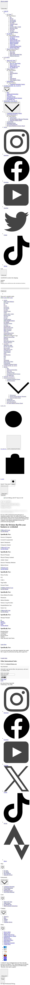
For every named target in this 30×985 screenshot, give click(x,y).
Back (11, 74)
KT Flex (12, 31)
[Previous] (1, 977)
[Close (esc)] (2, 977)
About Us (6, 916)
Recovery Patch (14, 28)
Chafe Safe (12, 44)
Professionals (10, 81)
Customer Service (11, 96)
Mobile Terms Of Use (9, 934)
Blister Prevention (14, 42)
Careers (5, 920)
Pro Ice (11, 18)
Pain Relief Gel (13, 39)
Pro (11, 17)
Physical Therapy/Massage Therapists (19, 119)
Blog (8, 92)
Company (3, 911)
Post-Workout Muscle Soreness (14, 98)
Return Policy (7, 941)
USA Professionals (11, 114)
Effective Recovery (14, 56)
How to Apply (13, 64)
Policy (2, 927)
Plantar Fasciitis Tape (15, 40)
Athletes (6, 919)
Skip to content (4, 1)
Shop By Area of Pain (12, 49)
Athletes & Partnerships (12, 94)
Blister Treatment (14, 43)
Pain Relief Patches (14, 36)
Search (2, 484)
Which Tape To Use (15, 66)
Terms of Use (7, 933)
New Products (7, 873)
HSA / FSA (9, 95)
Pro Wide (12, 22)
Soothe (11, 25)
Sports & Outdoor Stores (16, 120)
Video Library (10, 69)
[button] (16, 293)
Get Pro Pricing (4, 531)
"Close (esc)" (7, 484)
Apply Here (3, 644)
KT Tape (9, 14)
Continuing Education (9, 886)
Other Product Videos (15, 80)
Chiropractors (13, 117)
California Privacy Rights (10, 936)
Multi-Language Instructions (10, 905)
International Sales (11, 123)
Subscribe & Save (12, 86)
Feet (11, 77)
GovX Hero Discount (12, 124)
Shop (6, 11)
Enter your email (5, 673)
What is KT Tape (11, 60)
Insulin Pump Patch (14, 47)
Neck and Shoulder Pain (16, 54)
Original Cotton (13, 24)
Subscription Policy (8, 940)
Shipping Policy (7, 938)
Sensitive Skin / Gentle (15, 26)
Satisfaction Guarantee (9, 943)
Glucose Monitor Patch (15, 46)
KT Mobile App (14, 67)
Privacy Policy (7, 932)
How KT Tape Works (15, 63)
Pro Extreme (13, 21)
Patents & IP (7, 937)
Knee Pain (12, 53)
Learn (7, 57)
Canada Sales (10, 121)
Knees (11, 71)
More (6, 367)
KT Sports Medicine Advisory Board (16, 125)
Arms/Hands (13, 78)
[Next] (4, 977)
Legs (11, 76)
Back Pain (12, 51)
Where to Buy (10, 101)
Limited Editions (14, 32)
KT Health (9, 33)
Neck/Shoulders (14, 73)
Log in (5, 127)
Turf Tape (12, 29)
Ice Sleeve (12, 38)
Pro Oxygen (13, 20)
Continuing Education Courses (17, 84)
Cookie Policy (7, 944)
